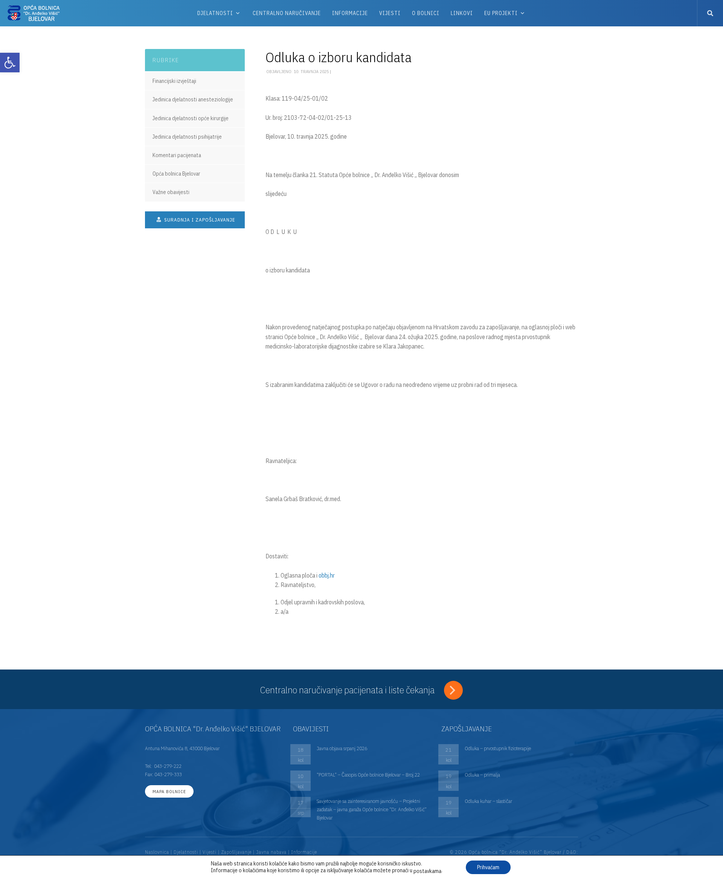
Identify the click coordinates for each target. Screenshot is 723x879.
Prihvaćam (488, 867)
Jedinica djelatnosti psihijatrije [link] (187, 136)
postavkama (427, 871)
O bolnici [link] (425, 13)
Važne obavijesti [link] (171, 192)
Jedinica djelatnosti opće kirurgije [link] (191, 118)
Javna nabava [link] (271, 852)
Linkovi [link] (462, 13)
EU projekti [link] (501, 13)
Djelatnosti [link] (215, 13)
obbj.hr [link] (327, 575)
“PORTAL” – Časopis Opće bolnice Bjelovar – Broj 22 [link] (368, 774)
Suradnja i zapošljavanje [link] (199, 220)
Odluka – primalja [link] (482, 774)
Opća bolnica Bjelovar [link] (176, 173)
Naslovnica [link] (157, 852)
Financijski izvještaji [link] (174, 81)
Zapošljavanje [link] (236, 852)
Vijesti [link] (390, 13)
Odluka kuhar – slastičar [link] (488, 801)
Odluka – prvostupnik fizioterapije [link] (498, 748)
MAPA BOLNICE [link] (169, 791)
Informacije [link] (350, 13)
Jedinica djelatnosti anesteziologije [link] (193, 99)
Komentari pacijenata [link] (177, 155)
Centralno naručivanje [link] (287, 13)
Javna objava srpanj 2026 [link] (342, 748)
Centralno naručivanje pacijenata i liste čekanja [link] (348, 689)
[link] (10, 62)
